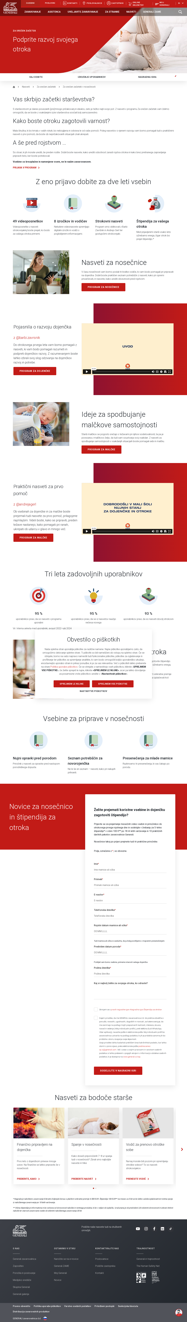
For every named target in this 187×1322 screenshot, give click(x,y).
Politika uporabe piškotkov (64, 666)
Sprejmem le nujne (72, 684)
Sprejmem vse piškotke (112, 684)
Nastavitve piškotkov (93, 691)
